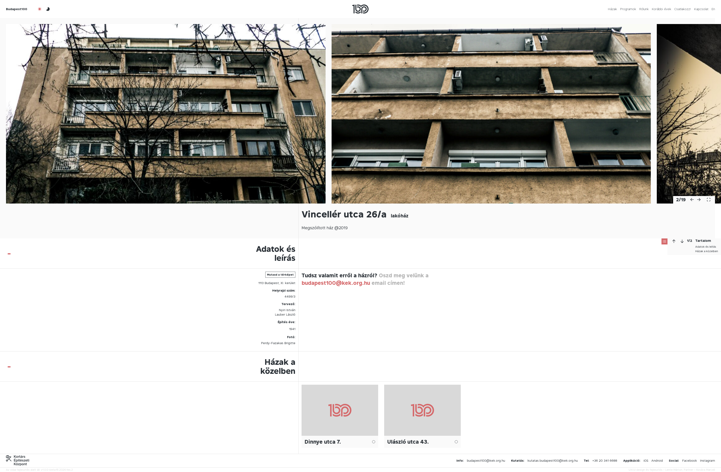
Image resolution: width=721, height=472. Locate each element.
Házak (612, 9)
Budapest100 (16, 9)
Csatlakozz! (682, 9)
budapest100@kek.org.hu (336, 283)
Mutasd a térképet (280, 274)
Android (657, 460)
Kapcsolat (701, 9)
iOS (645, 460)
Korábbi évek (661, 9)
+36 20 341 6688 (604, 460)
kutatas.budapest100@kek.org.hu (552, 460)
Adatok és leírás (705, 246)
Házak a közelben (706, 251)
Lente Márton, (674, 469)
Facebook (689, 460)
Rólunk (644, 9)
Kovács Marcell (705, 469)
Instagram (707, 460)
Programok (628, 9)
